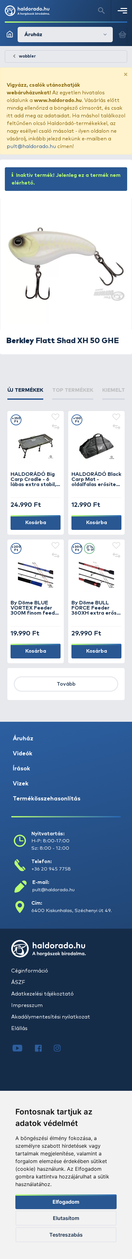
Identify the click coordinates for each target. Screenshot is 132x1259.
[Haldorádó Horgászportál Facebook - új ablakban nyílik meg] (42, 1049)
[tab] (25, 393)
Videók (22, 754)
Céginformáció (29, 970)
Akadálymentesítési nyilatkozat (50, 1016)
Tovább (66, 684)
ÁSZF (18, 982)
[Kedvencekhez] (55, 417)
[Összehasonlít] (55, 427)
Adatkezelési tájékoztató (42, 993)
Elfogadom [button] (66, 1202)
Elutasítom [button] (66, 1218)
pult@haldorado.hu (31, 146)
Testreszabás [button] (66, 1234)
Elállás (19, 1028)
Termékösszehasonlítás (46, 799)
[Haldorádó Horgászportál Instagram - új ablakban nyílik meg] (61, 1049)
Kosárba (35, 522)
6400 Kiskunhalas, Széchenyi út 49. (71, 910)
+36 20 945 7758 (51, 869)
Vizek (21, 784)
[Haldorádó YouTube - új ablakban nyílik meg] (22, 1049)
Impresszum (27, 1005)
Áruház (23, 739)
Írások (21, 769)
